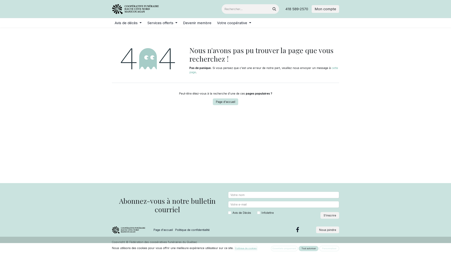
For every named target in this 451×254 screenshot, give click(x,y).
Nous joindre (327, 230)
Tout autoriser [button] (308, 248)
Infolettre (267, 212)
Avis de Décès (241, 212)
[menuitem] (128, 23)
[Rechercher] (274, 9)
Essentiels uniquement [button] (284, 248)
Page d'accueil (225, 102)
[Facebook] (297, 229)
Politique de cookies (246, 248)
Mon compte (325, 9)
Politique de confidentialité (192, 230)
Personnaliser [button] (329, 248)
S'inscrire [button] (329, 215)
